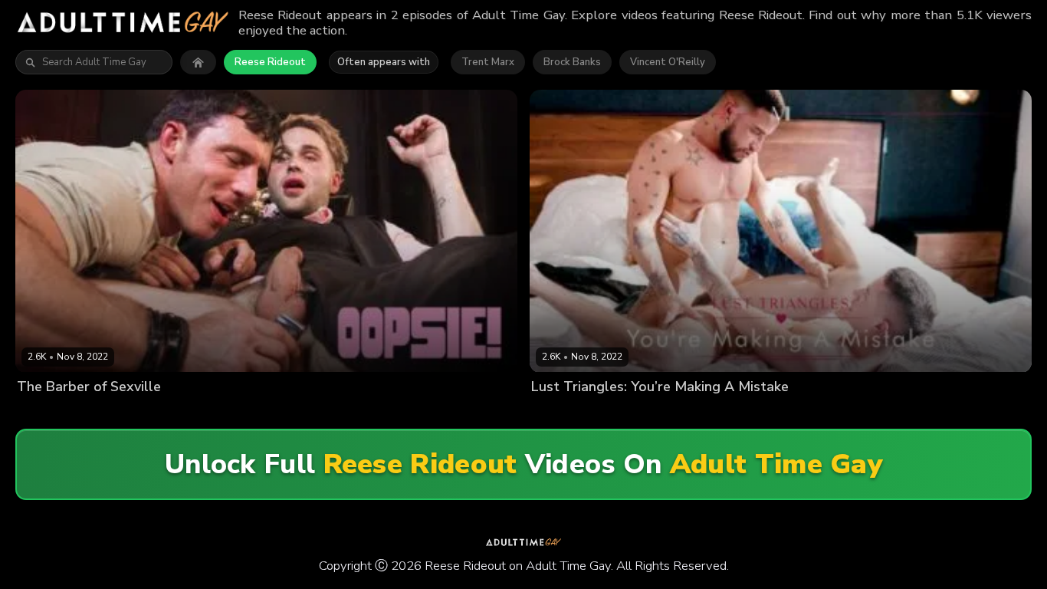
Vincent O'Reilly (667, 62)
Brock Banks (572, 62)
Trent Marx (487, 62)
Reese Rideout (270, 62)
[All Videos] (198, 62)
